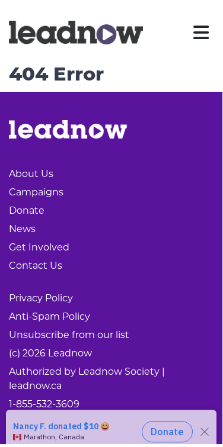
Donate (26, 210)
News (22, 228)
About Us (31, 173)
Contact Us (35, 265)
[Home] (76, 32)
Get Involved (39, 247)
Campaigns (36, 192)
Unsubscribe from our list (69, 334)
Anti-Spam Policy (49, 316)
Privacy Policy (41, 298)
